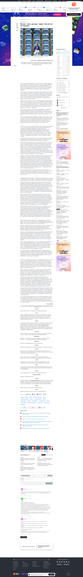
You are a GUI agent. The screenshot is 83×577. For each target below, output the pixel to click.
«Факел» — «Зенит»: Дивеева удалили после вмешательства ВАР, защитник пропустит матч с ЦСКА (44, 459)
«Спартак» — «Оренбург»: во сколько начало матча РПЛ (63, 171)
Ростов (58, 70)
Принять (51, 574)
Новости (51, 2)
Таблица (38, 2)
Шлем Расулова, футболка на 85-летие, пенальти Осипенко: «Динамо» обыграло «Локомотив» (63, 217)
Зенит (58, 57)
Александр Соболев (62, 102)
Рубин (58, 66)
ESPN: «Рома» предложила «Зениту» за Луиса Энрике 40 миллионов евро (62, 188)
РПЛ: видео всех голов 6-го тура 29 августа (62, 202)
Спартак (59, 58)
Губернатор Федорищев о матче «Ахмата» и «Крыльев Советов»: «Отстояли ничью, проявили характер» (62, 124)
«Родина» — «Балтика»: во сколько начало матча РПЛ (62, 184)
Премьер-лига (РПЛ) (29, 2)
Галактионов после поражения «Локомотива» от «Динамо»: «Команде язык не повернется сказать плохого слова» (61, 192)
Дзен (34, 394)
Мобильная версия (46, 567)
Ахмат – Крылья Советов (63, 87)
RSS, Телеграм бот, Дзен (47, 563)
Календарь (42, 2)
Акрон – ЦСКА (62, 82)
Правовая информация (47, 564)
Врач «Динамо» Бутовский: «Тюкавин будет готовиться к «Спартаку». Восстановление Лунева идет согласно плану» (63, 222)
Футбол (19, 0)
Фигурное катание (40, 0)
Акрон (58, 74)
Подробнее (41, 574)
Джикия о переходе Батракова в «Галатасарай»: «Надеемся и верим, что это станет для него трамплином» (62, 114)
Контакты (14, 569)
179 (21, 462)
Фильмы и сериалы (48, 0)
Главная (21, 19)
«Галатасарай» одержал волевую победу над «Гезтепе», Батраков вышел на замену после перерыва (45, 464)
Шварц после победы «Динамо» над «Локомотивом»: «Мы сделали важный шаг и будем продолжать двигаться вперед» (62, 198)
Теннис (34, 0)
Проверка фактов (15, 564)
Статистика (47, 2)
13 (66, 209)
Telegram (29, 394)
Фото (55, 2)
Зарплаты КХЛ (35, 564)
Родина (59, 71)
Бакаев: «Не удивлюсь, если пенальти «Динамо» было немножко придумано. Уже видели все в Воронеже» (63, 212)
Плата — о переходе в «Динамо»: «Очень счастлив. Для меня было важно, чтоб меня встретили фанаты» (63, 162)
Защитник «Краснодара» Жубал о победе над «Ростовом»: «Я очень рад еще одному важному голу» (62, 119)
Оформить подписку (25, 566)
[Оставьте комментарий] (38, 479)
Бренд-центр (15, 567)
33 (38, 457)
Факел (58, 75)
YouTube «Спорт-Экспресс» (64, 559)
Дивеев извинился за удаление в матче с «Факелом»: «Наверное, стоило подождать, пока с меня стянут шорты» (62, 233)
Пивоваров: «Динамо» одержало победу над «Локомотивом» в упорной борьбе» (62, 237)
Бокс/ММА (29, 0)
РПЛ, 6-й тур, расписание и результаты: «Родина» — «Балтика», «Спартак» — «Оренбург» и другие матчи (62, 179)
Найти (48, 559)
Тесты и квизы (35, 563)
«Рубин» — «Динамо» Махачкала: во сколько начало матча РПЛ (62, 129)
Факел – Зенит (62, 83)
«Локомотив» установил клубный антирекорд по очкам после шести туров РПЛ (62, 227)
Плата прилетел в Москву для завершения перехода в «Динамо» (63, 167)
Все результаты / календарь (63, 92)
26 (38, 462)
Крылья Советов (60, 67)
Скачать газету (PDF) (26, 564)
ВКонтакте (40, 394)
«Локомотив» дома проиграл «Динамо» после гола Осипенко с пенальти (27, 464)
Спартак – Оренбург (62, 89)
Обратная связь (46, 566)
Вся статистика (63, 107)
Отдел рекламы (15, 566)
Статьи (34, 2)
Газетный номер (25, 563)
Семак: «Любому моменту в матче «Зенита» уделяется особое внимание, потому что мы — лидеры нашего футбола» (27, 469)
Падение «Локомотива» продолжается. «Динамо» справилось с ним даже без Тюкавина (27, 459)
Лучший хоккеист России (36, 566)
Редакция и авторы (16, 563)
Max (45, 394)
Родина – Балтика (62, 88)
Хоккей (24, 0)
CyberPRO (55, 0)
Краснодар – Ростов (62, 84)
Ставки (59, 0)
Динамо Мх (59, 62)
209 (21, 457)
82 (21, 466)
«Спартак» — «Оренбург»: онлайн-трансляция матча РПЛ (62, 174)
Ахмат (58, 65)
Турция (40, 462)
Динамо (59, 61)
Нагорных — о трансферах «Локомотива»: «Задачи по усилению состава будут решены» (63, 206)
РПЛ (28, 19)
